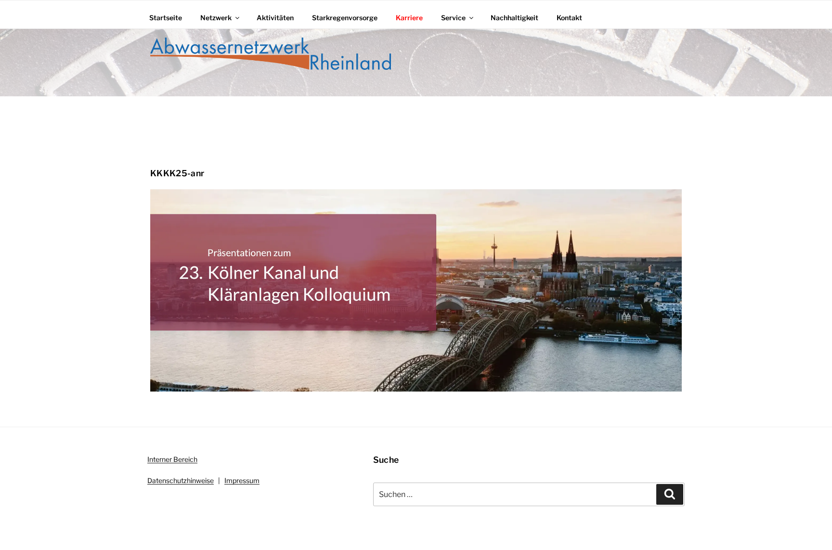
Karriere (409, 17)
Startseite (165, 17)
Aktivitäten (275, 17)
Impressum (242, 480)
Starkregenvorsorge (344, 17)
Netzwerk (216, 17)
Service (453, 17)
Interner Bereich (172, 459)
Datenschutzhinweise (180, 480)
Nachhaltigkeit (514, 17)
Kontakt (569, 17)
